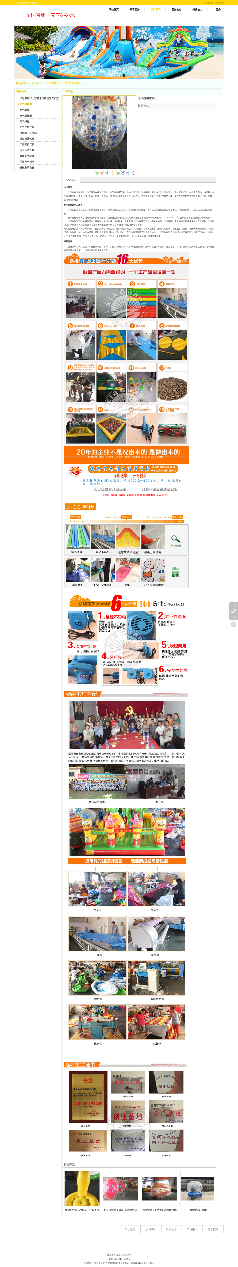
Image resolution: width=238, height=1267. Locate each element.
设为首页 (209, 2)
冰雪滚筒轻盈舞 (198, 1210)
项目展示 (37, 83)
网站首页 (21, 83)
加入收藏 (219, 2)
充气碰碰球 (53, 83)
